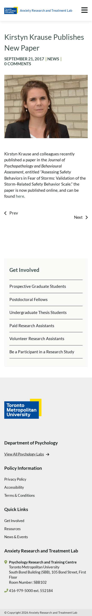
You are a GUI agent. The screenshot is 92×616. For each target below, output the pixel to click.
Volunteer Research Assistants (36, 338)
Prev (13, 212)
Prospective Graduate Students (37, 286)
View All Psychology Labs (24, 454)
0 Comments (17, 63)
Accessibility (14, 487)
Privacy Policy (15, 479)
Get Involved (14, 520)
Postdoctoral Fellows (28, 299)
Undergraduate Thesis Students (38, 312)
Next (78, 217)
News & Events (16, 537)
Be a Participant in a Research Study (41, 351)
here (20, 196)
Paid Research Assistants (31, 325)
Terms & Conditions (19, 495)
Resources (12, 529)
